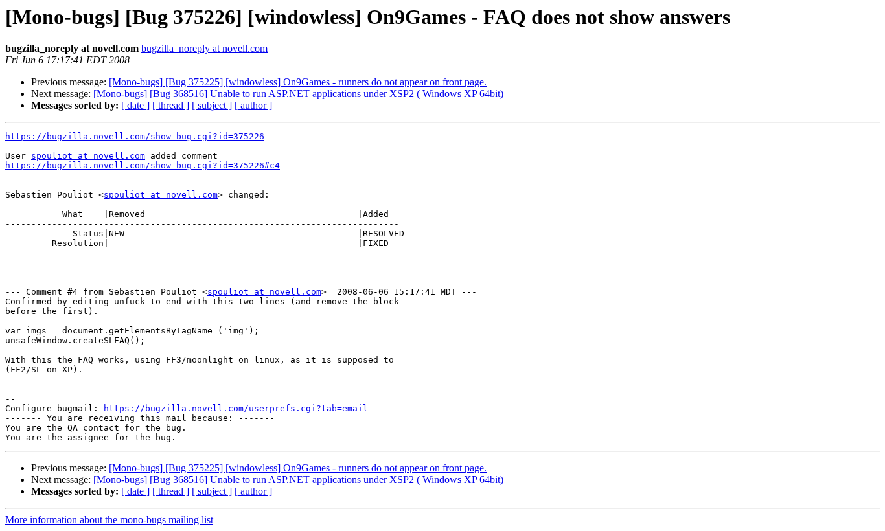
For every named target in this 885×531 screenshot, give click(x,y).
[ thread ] (170, 105)
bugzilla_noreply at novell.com (204, 48)
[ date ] (135, 105)
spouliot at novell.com (88, 156)
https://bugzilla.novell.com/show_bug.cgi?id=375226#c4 (142, 165)
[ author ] (253, 105)
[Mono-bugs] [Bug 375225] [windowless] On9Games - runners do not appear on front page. (298, 81)
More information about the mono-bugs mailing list (109, 519)
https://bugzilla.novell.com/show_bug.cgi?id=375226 (134, 136)
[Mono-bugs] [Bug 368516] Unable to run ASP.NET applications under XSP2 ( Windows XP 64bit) (298, 93)
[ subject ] (212, 105)
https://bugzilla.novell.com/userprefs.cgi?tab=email (236, 408)
